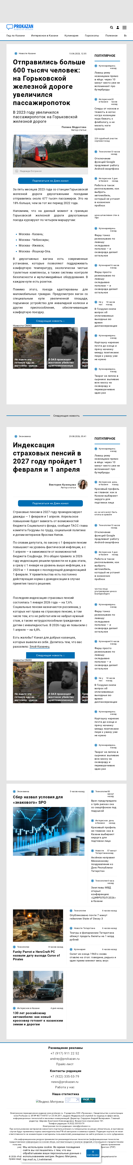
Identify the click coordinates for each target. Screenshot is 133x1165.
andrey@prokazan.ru (64, 1059)
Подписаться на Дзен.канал (50, 180)
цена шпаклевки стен (106, 215)
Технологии (105, 151)
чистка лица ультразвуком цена (105, 590)
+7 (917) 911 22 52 (65, 1053)
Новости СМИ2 (22, 325)
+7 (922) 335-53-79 (65, 1076)
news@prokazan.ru (65, 1082)
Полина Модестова (74, 127)
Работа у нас (65, 1087)
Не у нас (101, 303)
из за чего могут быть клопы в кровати (106, 513)
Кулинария (104, 66)
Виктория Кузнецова (62, 484)
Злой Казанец (39, 646)
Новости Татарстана (101, 851)
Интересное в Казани (105, 100)
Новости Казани (27, 53)
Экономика (25, 436)
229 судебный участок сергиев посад (106, 139)
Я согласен (93, 1153)
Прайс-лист (65, 1064)
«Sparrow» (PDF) (107, 1147)
